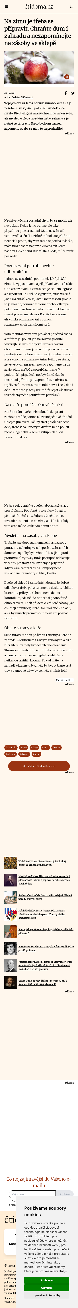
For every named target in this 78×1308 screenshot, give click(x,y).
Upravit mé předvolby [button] (47, 1295)
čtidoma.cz (39, 6)
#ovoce (56, 747)
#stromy (24, 754)
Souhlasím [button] (47, 1280)
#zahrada (11, 747)
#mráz (36, 754)
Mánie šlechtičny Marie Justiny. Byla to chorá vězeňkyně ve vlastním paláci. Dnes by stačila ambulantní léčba (42, 914)
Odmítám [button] (47, 1287)
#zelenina (10, 754)
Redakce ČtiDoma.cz (22, 97)
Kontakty (9, 1298)
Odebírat (65, 1194)
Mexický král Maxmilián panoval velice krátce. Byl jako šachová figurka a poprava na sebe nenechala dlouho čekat (44, 880)
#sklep (34, 747)
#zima (45, 747)
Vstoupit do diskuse (41, 766)
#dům (23, 747)
